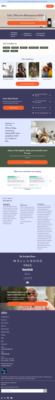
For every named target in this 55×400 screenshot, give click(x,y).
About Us (3, 326)
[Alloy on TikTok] (2, 398)
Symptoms (4, 320)
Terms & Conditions (9, 378)
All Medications (5, 317)
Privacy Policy (21, 377)
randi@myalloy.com (6, 365)
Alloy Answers (4, 323)
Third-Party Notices (30, 378)
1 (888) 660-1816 (5, 354)
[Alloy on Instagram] (5, 398)
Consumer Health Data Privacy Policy (34, 377)
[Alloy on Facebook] (8, 398)
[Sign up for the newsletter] (45, 391)
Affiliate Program (5, 332)
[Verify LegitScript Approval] (4, 371)
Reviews (3, 335)
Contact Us (4, 344)
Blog (2, 341)
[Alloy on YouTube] (11, 398)
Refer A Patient (5, 329)
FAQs (2, 338)
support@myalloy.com (7, 349)
